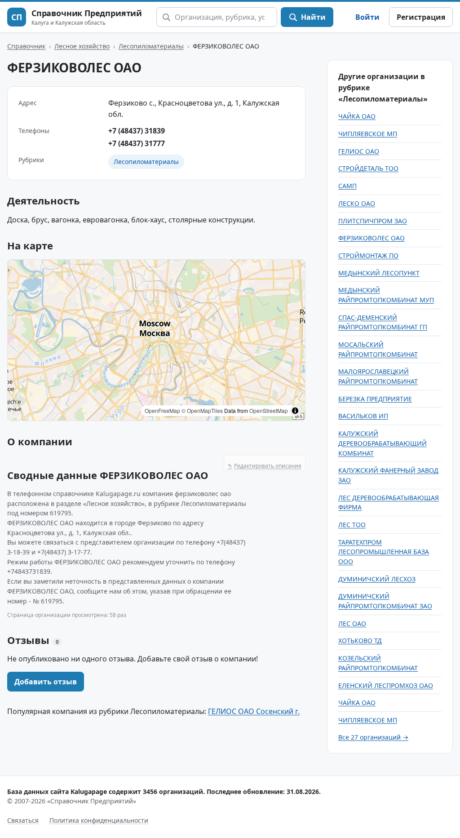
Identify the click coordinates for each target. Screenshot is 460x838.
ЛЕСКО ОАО (356, 203)
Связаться (23, 820)
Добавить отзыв (45, 682)
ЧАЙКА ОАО (357, 116)
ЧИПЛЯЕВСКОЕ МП (367, 133)
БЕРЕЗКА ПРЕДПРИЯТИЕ (375, 399)
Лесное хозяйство (82, 46)
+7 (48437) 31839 (136, 131)
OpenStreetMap (268, 410)
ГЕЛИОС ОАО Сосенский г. (254, 711)
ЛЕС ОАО (352, 623)
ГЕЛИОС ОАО (358, 151)
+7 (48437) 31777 (136, 143)
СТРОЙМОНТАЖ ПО (368, 255)
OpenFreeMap (162, 410)
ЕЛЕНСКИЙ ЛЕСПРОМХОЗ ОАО (385, 685)
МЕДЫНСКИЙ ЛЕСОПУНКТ (379, 273)
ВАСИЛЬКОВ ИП (363, 416)
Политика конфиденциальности (98, 820)
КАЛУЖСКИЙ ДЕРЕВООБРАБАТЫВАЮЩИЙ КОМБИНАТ (382, 443)
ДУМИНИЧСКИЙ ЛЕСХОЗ (377, 579)
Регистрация (421, 17)
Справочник (26, 46)
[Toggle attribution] (295, 410)
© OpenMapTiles (202, 410)
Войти (367, 17)
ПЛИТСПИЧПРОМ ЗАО (372, 221)
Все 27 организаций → (373, 737)
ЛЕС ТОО (352, 524)
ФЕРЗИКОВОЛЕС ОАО (371, 238)
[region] (156, 340)
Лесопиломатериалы (151, 46)
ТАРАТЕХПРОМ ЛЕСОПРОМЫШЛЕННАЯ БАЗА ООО (383, 552)
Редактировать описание (264, 466)
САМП (347, 186)
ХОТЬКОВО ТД (360, 640)
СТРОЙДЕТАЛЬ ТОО (368, 168)
